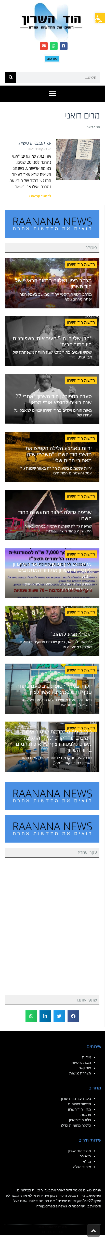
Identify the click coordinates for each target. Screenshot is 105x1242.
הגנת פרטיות (81, 1062)
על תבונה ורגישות (35, 143)
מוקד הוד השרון (79, 1151)
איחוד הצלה (82, 1167)
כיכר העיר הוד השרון (76, 1099)
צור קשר (85, 1068)
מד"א (87, 1161)
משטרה (85, 1156)
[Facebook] (64, 46)
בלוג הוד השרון (80, 1120)
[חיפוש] (10, 77)
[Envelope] (44, 46)
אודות (86, 1057)
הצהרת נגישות (80, 1073)
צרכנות (86, 1115)
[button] (100, 18)
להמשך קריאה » (40, 196)
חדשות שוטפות (79, 1104)
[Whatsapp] (54, 46)
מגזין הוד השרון (79, 1109)
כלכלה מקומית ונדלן (76, 1125)
